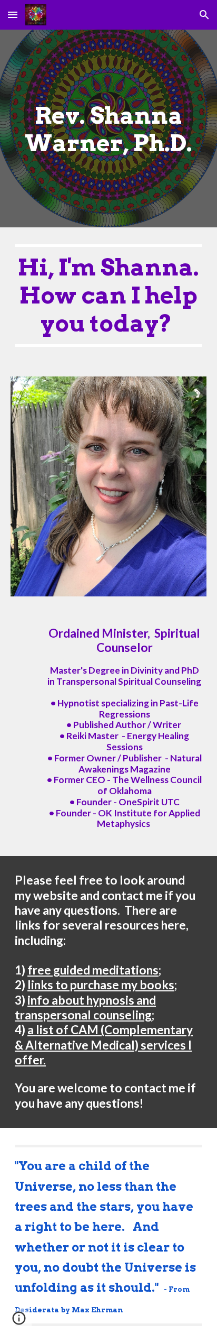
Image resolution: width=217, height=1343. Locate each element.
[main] (108, 129)
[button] (12, 14)
